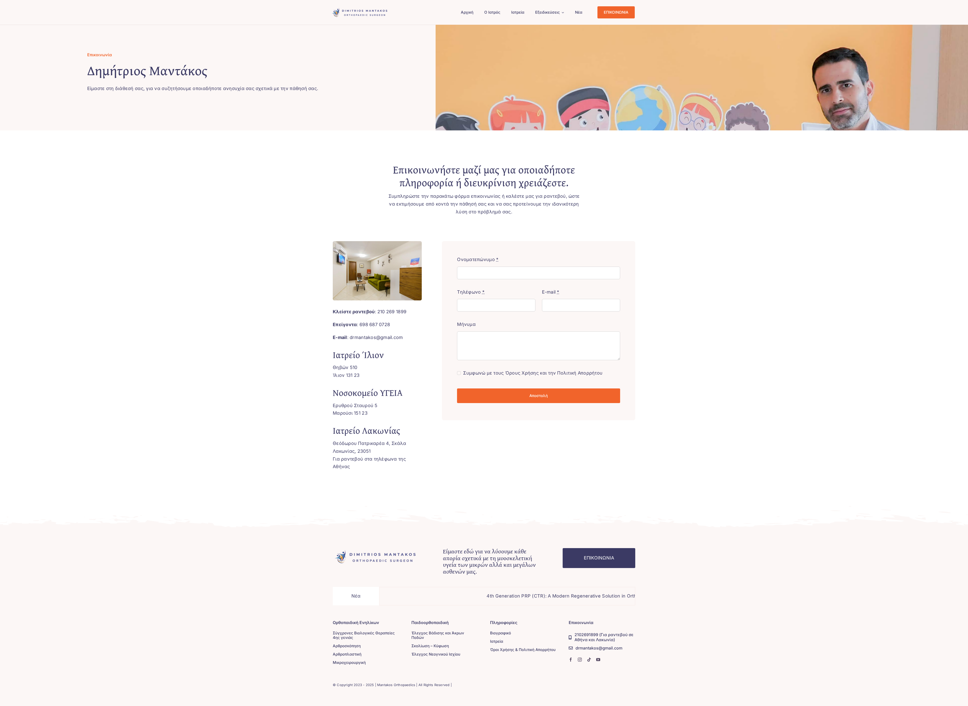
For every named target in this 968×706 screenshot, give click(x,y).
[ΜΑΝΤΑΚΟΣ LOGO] (359, 8)
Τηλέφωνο (471, 292)
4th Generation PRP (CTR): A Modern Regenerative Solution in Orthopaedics (532, 596)
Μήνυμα (466, 324)
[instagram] (580, 660)
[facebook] (571, 660)
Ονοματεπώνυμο (477, 259)
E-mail (550, 292)
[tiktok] (589, 660)
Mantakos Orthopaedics (396, 685)
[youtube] (598, 660)
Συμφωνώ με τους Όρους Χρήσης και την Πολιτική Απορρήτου (532, 373)
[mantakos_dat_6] (375, 550)
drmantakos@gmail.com (376, 337)
